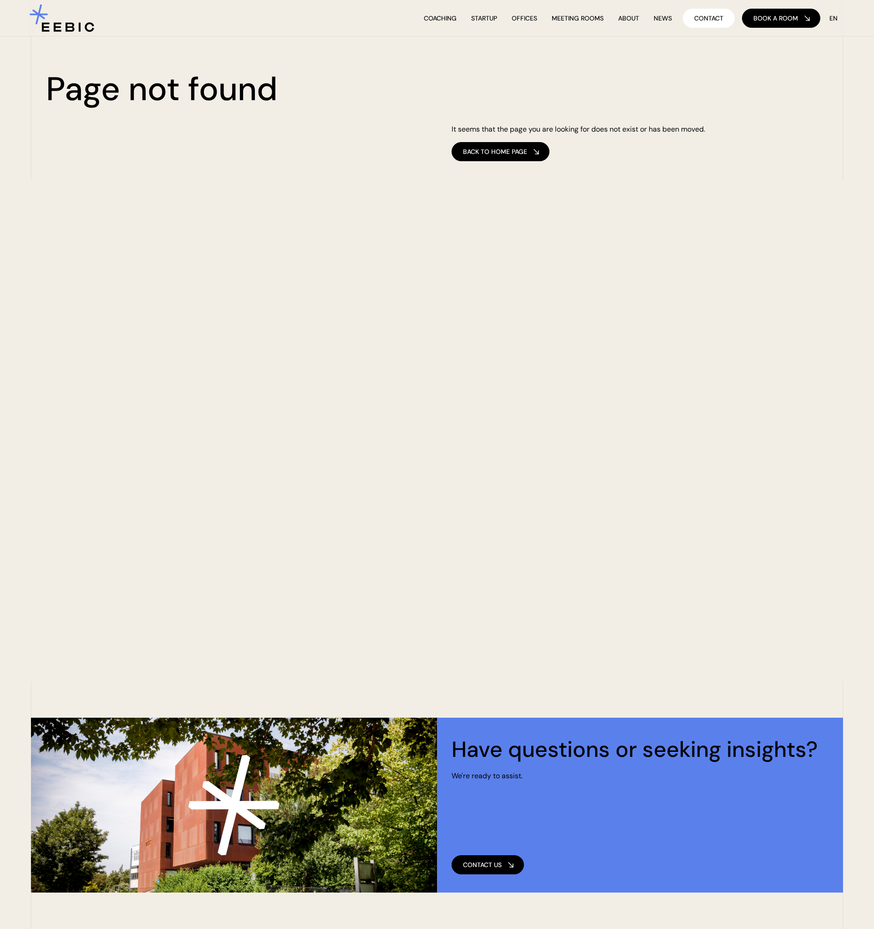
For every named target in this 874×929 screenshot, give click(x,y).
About (628, 18)
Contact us (482, 865)
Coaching (440, 18)
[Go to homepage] (62, 18)
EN (833, 18)
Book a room (775, 18)
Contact (708, 18)
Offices (524, 18)
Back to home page (495, 152)
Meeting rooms (578, 18)
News (663, 18)
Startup (484, 18)
